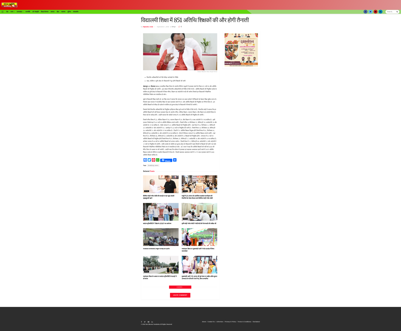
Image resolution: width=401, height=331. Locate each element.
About (204, 322)
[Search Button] (397, 12)
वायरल (52, 12)
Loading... (180, 287)
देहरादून (174, 27)
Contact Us (211, 322)
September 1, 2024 (163, 27)
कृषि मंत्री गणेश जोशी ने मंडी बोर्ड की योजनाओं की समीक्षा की (199, 223)
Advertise (219, 322)
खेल (58, 12)
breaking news (153, 165)
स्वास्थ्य (63, 12)
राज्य (12, 12)
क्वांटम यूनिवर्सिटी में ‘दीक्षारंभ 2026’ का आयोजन (157, 223)
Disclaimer (256, 322)
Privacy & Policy (230, 322)
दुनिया (69, 12)
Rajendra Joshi (148, 27)
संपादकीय (75, 12)
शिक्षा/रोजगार (44, 12)
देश (7, 12)
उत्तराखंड (19, 12)
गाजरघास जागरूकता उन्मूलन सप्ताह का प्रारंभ (156, 249)
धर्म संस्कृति (35, 12)
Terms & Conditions (244, 322)
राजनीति (27, 12)
